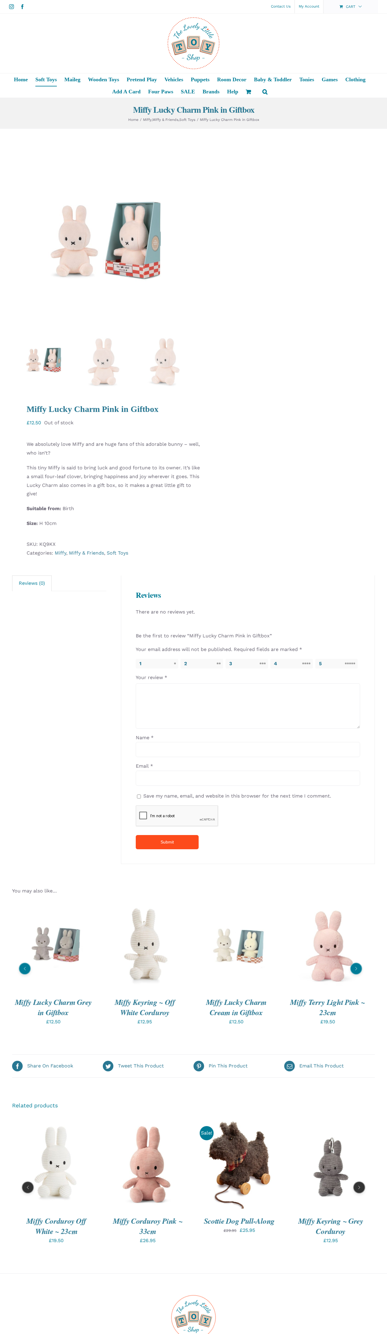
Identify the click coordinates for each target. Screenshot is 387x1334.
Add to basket (126, 946)
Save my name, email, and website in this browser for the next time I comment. (237, 796)
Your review (151, 677)
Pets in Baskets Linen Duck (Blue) (330, 1225)
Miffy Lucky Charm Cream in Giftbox (236, 1006)
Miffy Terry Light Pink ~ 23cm (327, 1006)
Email (144, 766)
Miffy (60, 553)
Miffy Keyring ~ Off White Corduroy (145, 1006)
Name (145, 737)
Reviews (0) (32, 583)
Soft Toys (117, 553)
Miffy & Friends (86, 553)
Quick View (53, 946)
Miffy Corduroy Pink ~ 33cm (56, 1225)
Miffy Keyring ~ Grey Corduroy (239, 1225)
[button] (265, 92)
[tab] (32, 583)
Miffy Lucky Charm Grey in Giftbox (53, 1006)
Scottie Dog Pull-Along (147, 1220)
